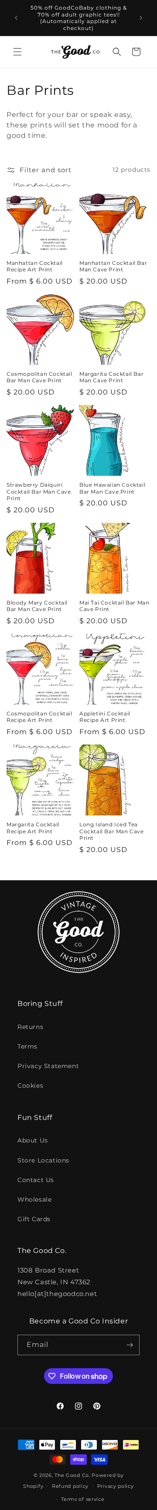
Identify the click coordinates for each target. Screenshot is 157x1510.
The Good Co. (72, 1475)
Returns (30, 1027)
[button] (17, 51)
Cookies (30, 1085)
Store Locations (43, 1160)
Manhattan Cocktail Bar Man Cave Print (113, 266)
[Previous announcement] (16, 17)
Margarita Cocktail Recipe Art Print (33, 828)
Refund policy (70, 1486)
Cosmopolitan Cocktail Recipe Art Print (39, 717)
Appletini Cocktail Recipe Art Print (104, 717)
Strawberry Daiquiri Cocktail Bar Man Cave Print (39, 491)
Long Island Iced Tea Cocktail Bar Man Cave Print (111, 831)
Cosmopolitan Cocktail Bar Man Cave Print (39, 377)
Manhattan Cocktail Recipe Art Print (35, 266)
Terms (27, 1046)
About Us (32, 1140)
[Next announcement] (140, 17)
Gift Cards (34, 1219)
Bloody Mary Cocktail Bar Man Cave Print (37, 606)
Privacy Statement (48, 1066)
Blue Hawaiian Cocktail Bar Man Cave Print (112, 488)
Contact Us (35, 1180)
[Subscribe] (129, 1345)
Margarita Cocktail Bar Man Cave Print (111, 377)
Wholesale (34, 1199)
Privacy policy (115, 1486)
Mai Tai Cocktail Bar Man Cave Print (114, 606)
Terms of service (82, 1499)
